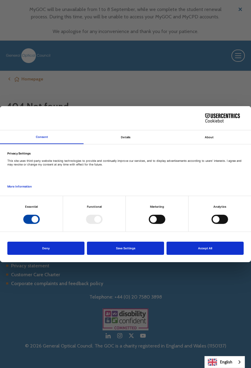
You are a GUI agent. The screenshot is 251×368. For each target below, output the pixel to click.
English (226, 361)
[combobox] (224, 362)
